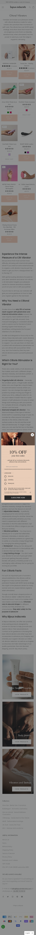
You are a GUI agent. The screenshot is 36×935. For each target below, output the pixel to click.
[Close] (32, 434)
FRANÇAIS (11, 483)
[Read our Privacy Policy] (30, 492)
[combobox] (29, 933)
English (27, 933)
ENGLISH (10, 476)
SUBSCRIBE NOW (18, 498)
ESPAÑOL (11, 480)
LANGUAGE (7, 473)
